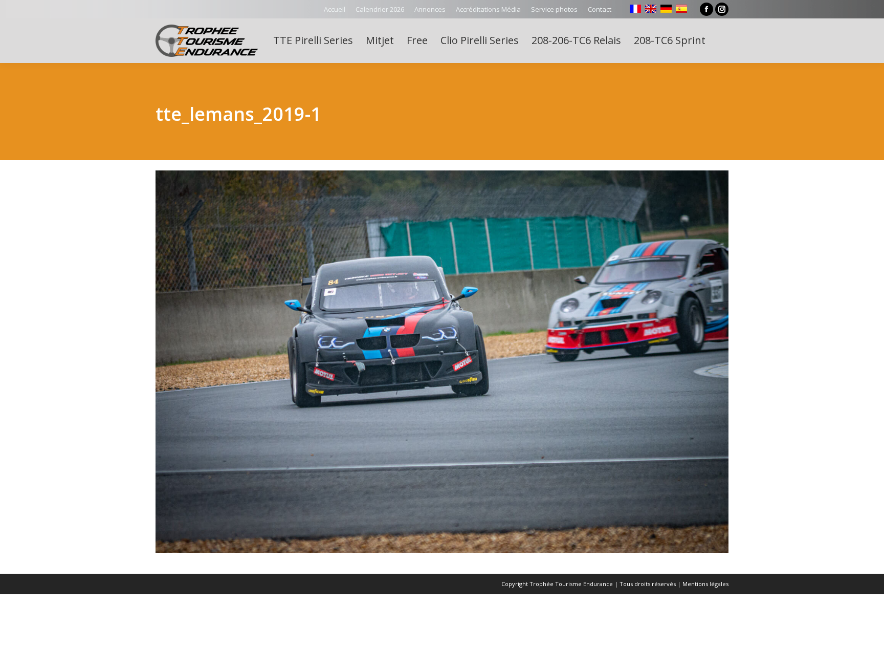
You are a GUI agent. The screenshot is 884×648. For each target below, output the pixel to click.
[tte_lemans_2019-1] (442, 361)
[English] (650, 9)
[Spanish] (681, 9)
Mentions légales (705, 584)
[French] (635, 9)
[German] (666, 9)
